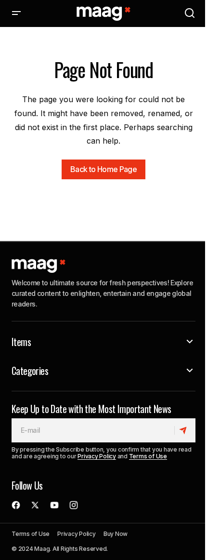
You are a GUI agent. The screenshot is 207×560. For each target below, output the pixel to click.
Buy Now (116, 533)
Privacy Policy (97, 456)
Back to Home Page (103, 169)
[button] (16, 13)
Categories (30, 370)
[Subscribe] (184, 430)
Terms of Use (148, 456)
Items (21, 341)
